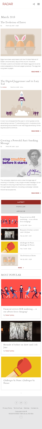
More (20, 268)
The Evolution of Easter (28, 255)
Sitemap (26, 408)
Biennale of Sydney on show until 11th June (29, 231)
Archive (21, 211)
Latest (27, 202)
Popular (20, 207)
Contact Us (34, 408)
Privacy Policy (7, 408)
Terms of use (18, 408)
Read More (35, 72)
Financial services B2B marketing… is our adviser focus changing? (29, 219)
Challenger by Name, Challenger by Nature (27, 244)
